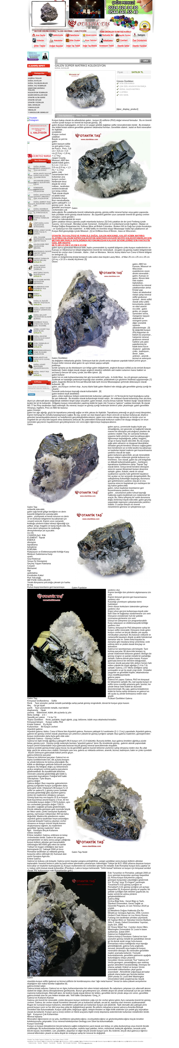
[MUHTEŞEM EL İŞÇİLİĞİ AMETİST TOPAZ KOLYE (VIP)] (30, 255)
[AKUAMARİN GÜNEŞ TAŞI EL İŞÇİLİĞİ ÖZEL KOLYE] (32, 183)
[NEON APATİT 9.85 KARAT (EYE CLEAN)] (30, 361)
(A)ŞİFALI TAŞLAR (35, 78)
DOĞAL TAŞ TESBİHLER (37, 86)
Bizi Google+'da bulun (70, 1043)
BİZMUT (36, 294)
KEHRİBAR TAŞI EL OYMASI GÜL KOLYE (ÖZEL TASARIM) (41, 324)
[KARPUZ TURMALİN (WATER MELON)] (30, 262)
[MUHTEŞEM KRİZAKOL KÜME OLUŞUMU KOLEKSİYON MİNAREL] (30, 354)
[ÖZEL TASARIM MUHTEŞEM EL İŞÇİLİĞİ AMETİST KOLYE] (30, 241)
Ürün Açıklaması (65, 115)
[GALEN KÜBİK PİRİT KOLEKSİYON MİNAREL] (30, 248)
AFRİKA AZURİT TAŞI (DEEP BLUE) (42, 330)
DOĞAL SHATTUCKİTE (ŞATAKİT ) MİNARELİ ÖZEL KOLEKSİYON (42, 196)
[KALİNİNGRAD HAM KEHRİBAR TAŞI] (30, 290)
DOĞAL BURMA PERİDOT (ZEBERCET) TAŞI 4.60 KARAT (42, 168)
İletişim (45, 1043)
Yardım (40, 1043)
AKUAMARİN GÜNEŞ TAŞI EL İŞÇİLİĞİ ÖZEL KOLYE (42, 182)
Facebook (52, 1043)
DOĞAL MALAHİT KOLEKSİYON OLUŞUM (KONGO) (42, 317)
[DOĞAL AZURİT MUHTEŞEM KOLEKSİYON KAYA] (30, 368)
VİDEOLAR (32, 110)
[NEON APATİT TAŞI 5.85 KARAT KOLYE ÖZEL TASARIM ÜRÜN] (30, 177)
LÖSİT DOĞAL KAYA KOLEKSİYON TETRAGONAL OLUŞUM (38, 226)
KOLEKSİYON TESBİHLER (38, 92)
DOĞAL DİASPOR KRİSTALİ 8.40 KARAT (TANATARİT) (42, 338)
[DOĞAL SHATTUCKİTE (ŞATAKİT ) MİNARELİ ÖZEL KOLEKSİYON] (30, 199)
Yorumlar (95, 115)
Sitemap (80, 1043)
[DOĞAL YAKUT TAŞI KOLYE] (30, 375)
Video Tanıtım (82, 115)
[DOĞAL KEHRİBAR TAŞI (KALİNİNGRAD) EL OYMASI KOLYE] (31, 213)
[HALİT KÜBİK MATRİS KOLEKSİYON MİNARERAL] (30, 283)
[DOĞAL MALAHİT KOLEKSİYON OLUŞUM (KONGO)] (30, 319)
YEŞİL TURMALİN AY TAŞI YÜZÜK (41, 344)
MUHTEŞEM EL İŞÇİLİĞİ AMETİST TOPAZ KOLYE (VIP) (42, 253)
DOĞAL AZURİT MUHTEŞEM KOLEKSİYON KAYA (41, 366)
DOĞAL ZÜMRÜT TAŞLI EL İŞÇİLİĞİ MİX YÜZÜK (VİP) (42, 204)
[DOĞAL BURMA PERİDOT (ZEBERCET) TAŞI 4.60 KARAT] (31, 170)
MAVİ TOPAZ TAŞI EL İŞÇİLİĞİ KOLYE (41, 273)
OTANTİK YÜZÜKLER (36, 102)
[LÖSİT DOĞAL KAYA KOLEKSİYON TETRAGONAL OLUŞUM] (30, 227)
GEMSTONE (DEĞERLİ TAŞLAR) (36, 89)
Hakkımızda (32, 1043)
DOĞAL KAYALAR (35, 81)
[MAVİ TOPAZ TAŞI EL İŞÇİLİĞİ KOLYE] (30, 276)
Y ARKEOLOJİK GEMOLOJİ (38, 112)
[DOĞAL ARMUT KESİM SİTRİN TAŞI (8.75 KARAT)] (30, 234)
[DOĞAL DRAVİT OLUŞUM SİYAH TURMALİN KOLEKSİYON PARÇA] (30, 269)
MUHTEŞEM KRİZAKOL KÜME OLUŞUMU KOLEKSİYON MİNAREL (39, 353)
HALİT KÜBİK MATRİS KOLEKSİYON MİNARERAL (42, 281)
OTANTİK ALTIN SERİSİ (36, 97)
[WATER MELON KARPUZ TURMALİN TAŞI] (30, 220)
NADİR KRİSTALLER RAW (37, 95)
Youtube (59, 1043)
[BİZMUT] (30, 298)
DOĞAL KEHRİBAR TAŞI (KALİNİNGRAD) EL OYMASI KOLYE (42, 211)
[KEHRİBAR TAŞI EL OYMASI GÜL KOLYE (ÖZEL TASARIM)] (30, 326)
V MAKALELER (33, 107)
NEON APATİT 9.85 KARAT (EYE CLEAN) (42, 358)
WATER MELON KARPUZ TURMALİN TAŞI (41, 218)
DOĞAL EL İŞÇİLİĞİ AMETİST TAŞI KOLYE (42, 302)
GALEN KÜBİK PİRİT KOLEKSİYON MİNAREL (41, 246)
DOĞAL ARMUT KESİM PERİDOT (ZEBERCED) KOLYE (42, 310)
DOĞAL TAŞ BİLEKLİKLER (38, 83)
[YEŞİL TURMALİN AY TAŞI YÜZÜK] (30, 347)
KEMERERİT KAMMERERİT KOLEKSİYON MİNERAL (36, 190)
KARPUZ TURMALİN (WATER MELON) (41, 259)
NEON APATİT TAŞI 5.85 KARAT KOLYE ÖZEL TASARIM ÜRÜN (42, 175)
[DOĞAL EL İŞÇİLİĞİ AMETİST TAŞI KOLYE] (30, 305)
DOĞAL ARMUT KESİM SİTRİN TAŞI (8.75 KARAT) (42, 232)
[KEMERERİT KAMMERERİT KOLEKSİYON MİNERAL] (32, 190)
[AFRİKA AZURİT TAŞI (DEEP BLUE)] (30, 333)
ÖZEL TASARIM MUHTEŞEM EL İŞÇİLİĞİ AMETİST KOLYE (42, 239)
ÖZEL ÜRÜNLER (34, 105)
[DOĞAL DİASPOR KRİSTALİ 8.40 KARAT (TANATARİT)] (30, 340)
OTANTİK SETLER (34, 100)
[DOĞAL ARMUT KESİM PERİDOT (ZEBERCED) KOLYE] (30, 312)
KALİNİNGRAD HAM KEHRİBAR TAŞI (41, 288)
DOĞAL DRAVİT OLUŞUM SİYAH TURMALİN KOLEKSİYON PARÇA (36, 268)
